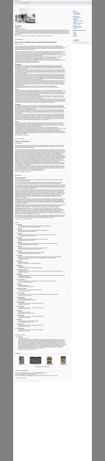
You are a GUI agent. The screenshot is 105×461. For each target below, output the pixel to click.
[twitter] (74, 40)
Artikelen (75, 19)
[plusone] (78, 40)
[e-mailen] (73, 40)
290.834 (75, 33)
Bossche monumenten (78, 20)
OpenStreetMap (76, 14)
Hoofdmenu (17, 1)
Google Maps (76, 12)
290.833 (75, 32)
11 (49, 366)
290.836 (75, 35)
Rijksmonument (76, 24)
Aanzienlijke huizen (77, 17)
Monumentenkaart (77, 13)
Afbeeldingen (76, 18)
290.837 (75, 36)
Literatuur (75, 22)
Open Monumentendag (78, 23)
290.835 (75, 34)
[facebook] (76, 40)
